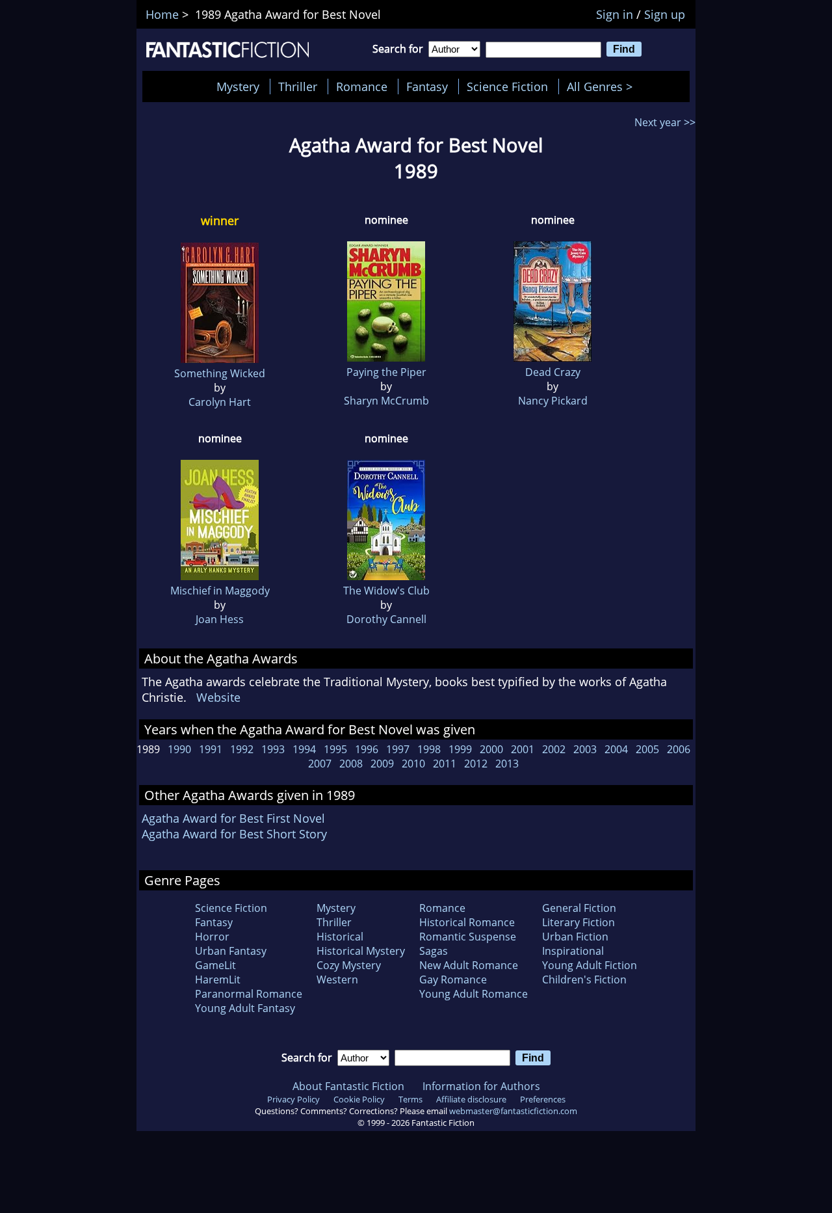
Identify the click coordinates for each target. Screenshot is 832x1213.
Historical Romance (467, 922)
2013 (507, 763)
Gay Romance (453, 979)
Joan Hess (220, 619)
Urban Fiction (575, 936)
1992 (242, 749)
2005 (647, 749)
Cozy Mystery (349, 965)
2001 (522, 749)
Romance (361, 86)
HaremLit (217, 979)
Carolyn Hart (219, 402)
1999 (460, 749)
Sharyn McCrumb (386, 400)
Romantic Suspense (467, 936)
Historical (340, 936)
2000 (491, 749)
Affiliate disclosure (471, 1099)
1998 (429, 749)
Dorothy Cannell (386, 619)
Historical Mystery (361, 951)
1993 (273, 749)
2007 (320, 763)
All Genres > (603, 86)
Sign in (614, 14)
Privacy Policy (293, 1099)
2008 (351, 763)
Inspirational (573, 951)
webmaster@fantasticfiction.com (513, 1111)
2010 (413, 763)
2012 (476, 763)
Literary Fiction (578, 922)
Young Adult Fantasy (245, 1008)
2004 (616, 749)
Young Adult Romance (473, 994)
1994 (304, 749)
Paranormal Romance (248, 994)
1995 (335, 749)
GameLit (215, 965)
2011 (444, 763)
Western (337, 979)
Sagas (433, 951)
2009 (382, 763)
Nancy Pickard (553, 400)
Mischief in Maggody (220, 590)
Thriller (297, 86)
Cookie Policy (359, 1099)
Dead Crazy (552, 372)
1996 (366, 749)
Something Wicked (219, 373)
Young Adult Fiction (589, 965)
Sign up (664, 14)
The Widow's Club (386, 590)
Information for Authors (481, 1086)
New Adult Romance (468, 965)
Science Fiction (507, 86)
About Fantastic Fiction (348, 1086)
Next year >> (665, 122)
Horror (212, 936)
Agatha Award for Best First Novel (233, 818)
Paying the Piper (386, 372)
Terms (410, 1099)
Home (162, 14)
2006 (678, 749)
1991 (210, 749)
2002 (554, 749)
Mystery (237, 86)
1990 (179, 749)
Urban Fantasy (230, 951)
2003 (585, 749)
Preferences (543, 1099)
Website (218, 697)
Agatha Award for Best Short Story (234, 834)
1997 (398, 749)
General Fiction (579, 908)
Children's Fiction (584, 979)
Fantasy (427, 86)
